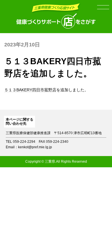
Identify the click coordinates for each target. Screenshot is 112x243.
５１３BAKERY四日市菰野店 (30, 90)
